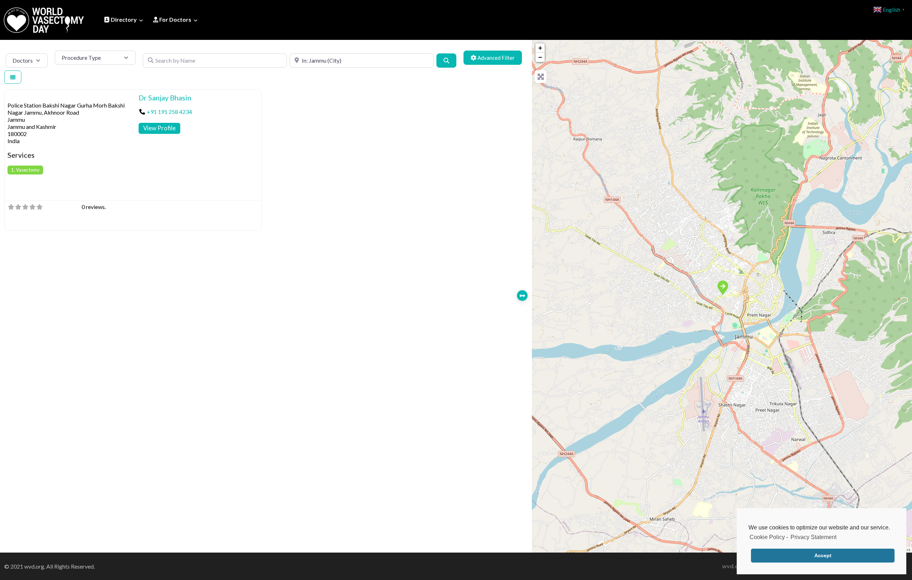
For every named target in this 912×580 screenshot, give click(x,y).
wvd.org (733, 566)
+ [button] (540, 48)
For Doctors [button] (174, 19)
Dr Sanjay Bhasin (165, 97)
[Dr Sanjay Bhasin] (722, 287)
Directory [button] (123, 19)
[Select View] (12, 77)
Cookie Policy (767, 537)
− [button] (540, 57)
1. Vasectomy (25, 170)
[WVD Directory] (44, 19)
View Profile (159, 128)
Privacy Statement (813, 537)
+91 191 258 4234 (169, 111)
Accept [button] (822, 555)
